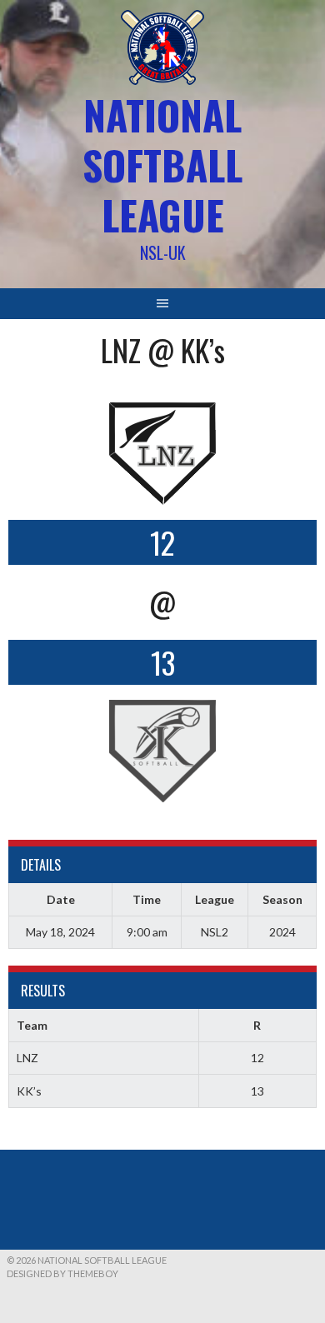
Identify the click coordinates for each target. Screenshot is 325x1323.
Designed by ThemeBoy (62, 1273)
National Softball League (162, 164)
